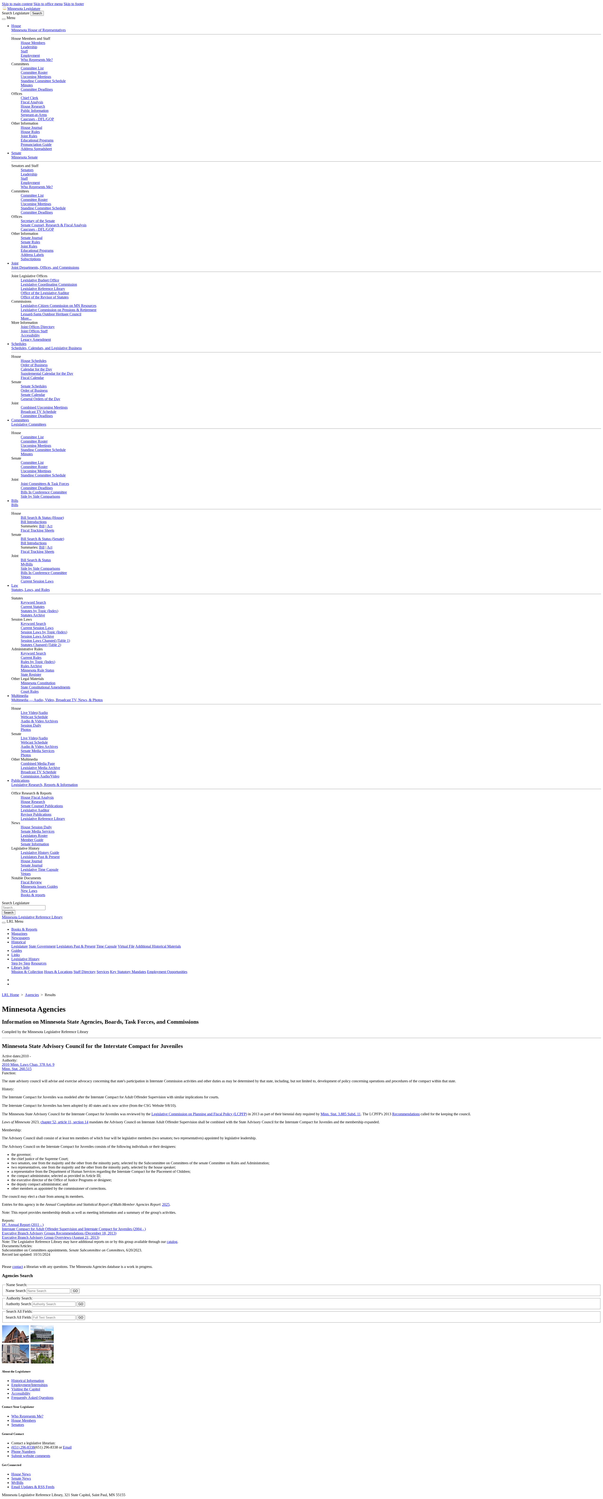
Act (49, 526)
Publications (20, 780)
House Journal (31, 128)
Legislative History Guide (40, 853)
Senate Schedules (34, 386)
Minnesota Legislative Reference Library (32, 917)
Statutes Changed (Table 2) (41, 645)
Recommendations (406, 1114)
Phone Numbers (23, 1452)
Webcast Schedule (34, 717)
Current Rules (31, 658)
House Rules (30, 132)
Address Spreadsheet (36, 149)
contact (17, 1267)
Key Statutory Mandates (128, 972)
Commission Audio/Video (40, 776)
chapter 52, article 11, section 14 (64, 1122)
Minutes (27, 85)
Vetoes (26, 577)
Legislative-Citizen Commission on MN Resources (58, 306)
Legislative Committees (28, 424)
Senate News (21, 1478)
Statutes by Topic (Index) (39, 611)
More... (26, 318)
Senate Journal (31, 238)
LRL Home (10, 995)
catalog (172, 1242)
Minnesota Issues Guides (39, 886)
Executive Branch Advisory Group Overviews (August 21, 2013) (50, 1237)
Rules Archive (31, 666)
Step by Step (20, 963)
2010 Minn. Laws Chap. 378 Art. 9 (28, 1065)
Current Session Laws (37, 581)
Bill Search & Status (36, 560)
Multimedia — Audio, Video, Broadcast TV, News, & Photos (57, 700)
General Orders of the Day (40, 399)
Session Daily (31, 725)
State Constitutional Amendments (45, 687)
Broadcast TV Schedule (38, 412)
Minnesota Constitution (38, 683)
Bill (42, 526)
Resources (38, 963)
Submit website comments (30, 1456)
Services (103, 972)
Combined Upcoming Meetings (44, 407)
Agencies (32, 995)
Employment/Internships (29, 1385)
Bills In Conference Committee (44, 492)
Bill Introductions (34, 522)
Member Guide (32, 840)
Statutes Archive (33, 615)
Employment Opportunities (167, 972)
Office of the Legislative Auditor (45, 293)
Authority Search (19, 1304)
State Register (31, 674)
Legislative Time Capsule (39, 870)
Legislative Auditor (35, 810)
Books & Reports (24, 929)
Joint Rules (29, 136)
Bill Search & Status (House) (42, 518)
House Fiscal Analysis (37, 797)
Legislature (19, 946)
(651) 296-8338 (23, 1447)
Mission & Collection (27, 972)
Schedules (18, 344)
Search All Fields (19, 1317)
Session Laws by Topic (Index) (44, 632)
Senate (16, 153)
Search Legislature (15, 13)
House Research (33, 106)
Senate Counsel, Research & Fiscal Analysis (53, 225)
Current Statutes (33, 607)
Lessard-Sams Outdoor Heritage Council (51, 314)
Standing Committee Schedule (43, 81)
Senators (27, 170)
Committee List (32, 68)
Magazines (19, 934)
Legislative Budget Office (40, 280)
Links (15, 955)
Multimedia (19, 696)
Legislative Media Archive (40, 768)
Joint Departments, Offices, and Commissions (45, 267)
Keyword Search (33, 602)
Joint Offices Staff (34, 331)
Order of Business (34, 365)
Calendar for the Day (36, 369)
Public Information (35, 111)
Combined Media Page (38, 764)
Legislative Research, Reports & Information (44, 785)
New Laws (29, 891)
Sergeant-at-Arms (34, 115)
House (16, 26)
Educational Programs (37, 140)
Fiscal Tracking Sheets (37, 530)
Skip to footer (74, 4)
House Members (33, 43)
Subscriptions (31, 259)
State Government (42, 946)
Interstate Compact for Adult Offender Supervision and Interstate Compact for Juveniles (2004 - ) (74, 1229)
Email (67, 1447)
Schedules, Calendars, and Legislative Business (46, 348)
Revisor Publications (36, 814)
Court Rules (30, 691)
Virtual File (126, 946)
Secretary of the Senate (38, 221)
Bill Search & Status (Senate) (42, 539)
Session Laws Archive (37, 636)
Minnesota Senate (24, 157)
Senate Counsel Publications (42, 806)
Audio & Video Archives (39, 721)
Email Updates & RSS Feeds (32, 1487)
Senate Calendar (33, 395)
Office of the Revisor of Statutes (45, 297)
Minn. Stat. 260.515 (17, 1069)
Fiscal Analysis (32, 102)
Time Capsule (106, 946)
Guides (16, 951)
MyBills (27, 564)
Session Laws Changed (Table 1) (45, 641)
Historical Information (27, 1381)
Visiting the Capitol (25, 1389)
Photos (26, 730)
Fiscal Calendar (32, 378)
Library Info (20, 967)
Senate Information (35, 844)
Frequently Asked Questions (32, 1398)
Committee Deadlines (37, 89)
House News (21, 1474)
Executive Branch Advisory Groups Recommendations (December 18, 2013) (59, 1233)
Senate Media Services (37, 751)
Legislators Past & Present (40, 857)
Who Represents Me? (37, 60)
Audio (43, 713)
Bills (14, 501)
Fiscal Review (31, 882)
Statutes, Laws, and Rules (30, 590)
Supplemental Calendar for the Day (47, 373)
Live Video (29, 713)
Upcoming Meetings (36, 77)
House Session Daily (36, 827)
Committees (20, 420)
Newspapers (20, 938)
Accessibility (30, 335)
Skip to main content (17, 4)
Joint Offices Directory (38, 327)
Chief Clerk (29, 98)
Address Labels (32, 255)
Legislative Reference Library (43, 289)
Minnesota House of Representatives (38, 30)
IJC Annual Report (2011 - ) (23, 1225)
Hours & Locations (58, 972)
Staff (24, 51)
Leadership (29, 47)
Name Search (16, 1291)
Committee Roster (34, 72)
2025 (166, 1204)
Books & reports (33, 895)
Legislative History (25, 959)
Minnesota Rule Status (37, 670)
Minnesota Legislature (23, 9)
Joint (14, 263)
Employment (30, 55)
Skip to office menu (48, 4)
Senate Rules (30, 242)
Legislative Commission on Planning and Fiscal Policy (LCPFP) (199, 1114)
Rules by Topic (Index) (38, 662)
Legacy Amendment (36, 340)
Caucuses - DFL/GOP (37, 119)
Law (14, 585)
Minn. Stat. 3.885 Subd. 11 (341, 1114)
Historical (18, 942)
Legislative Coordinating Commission (49, 284)
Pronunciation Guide (36, 145)
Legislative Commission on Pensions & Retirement (58, 310)
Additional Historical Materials (158, 946)
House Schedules (33, 361)
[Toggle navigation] (4, 19)
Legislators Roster (34, 836)
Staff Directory (84, 972)
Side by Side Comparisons (40, 496)
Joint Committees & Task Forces (45, 484)
